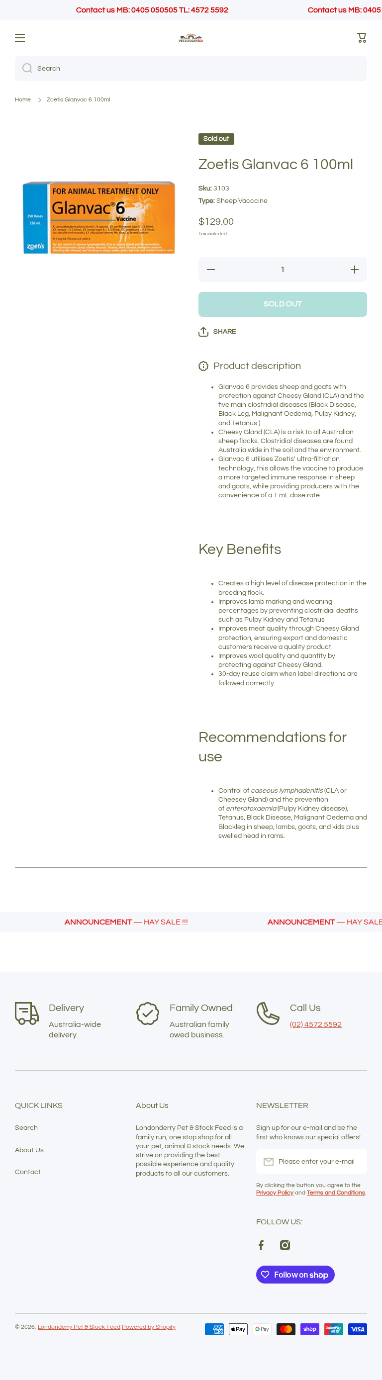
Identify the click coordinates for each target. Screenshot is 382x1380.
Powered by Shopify (149, 1327)
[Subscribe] (354, 1161)
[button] (362, 38)
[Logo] (191, 38)
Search (26, 1127)
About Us (29, 1150)
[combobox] (191, 68)
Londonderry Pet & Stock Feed (79, 1327)
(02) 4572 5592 (316, 1024)
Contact (28, 1172)
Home (23, 99)
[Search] (23, 68)
